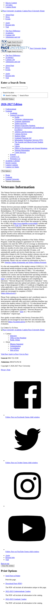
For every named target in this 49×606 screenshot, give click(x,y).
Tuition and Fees (21, 123)
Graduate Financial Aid (23, 138)
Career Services (20, 152)
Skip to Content (11, 3)
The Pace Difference (12, 31)
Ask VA (18, 225)
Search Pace (24, 95)
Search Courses (11, 163)
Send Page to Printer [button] (12, 576)
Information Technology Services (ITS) (29, 140)
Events (7, 19)
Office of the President (18, 338)
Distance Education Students (25, 126)
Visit (7, 27)
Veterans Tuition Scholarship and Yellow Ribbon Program (25, 262)
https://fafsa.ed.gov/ (8, 293)
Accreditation (15, 348)
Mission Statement (16, 344)
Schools (13, 154)
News (7, 17)
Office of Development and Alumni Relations (31, 148)
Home (7, 175)
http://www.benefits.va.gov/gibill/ (25, 223)
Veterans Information (22, 150)
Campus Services (21, 134)
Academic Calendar (12, 161)
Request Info (10, 25)
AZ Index (9, 5)
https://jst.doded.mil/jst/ (17, 322)
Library (17, 146)
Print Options (6, 171)
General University (17, 115)
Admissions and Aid (12, 37)
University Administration (24, 119)
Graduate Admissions (22, 121)
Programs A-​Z (15, 159)
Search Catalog (11, 95)
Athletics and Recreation (23, 132)
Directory (13, 336)
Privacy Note (5, 370)
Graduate (8, 111)
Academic (13, 113)
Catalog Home (10, 7)
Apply (7, 23)
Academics (9, 33)
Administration (15, 346)
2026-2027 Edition (11, 104)
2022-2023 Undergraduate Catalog (18, 591)
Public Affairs (15, 340)
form (2, 279)
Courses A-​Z (14, 157)
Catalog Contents (11, 165)
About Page (9, 15)
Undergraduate (10, 109)
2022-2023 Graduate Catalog (15, 599)
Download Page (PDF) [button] (13, 584)
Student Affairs (20, 136)
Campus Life (10, 35)
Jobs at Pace (14, 350)
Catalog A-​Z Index (12, 167)
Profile (17, 117)
